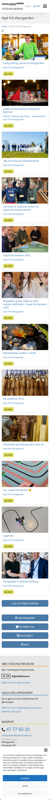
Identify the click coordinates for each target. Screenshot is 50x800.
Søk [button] (38, 6)
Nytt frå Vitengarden (13, 67)
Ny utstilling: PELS (13, 398)
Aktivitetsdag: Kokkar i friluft (19, 353)
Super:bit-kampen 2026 (16, 255)
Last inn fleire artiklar (25, 603)
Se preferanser (25, 793)
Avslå (25, 785)
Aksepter (25, 778)
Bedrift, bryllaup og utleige (16, 116)
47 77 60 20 (18, 729)
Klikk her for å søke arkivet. (16, 682)
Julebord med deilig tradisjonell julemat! (21, 110)
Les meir (8, 73)
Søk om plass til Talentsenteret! (21, 160)
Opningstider (26, 618)
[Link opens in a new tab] (15, 676)
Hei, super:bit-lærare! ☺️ (18, 490)
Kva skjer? (26, 635)
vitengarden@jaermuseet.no (17, 735)
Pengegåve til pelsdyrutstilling (20, 581)
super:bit (8, 535)
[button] (45, 749)
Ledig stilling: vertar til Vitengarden (23, 63)
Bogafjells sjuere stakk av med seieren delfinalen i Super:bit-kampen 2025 (25, 304)
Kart (26, 644)
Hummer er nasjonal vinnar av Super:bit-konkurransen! (20, 208)
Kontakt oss (26, 627)
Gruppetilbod (38, 116)
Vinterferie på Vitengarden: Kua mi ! (24, 444)
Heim (4, 26)
